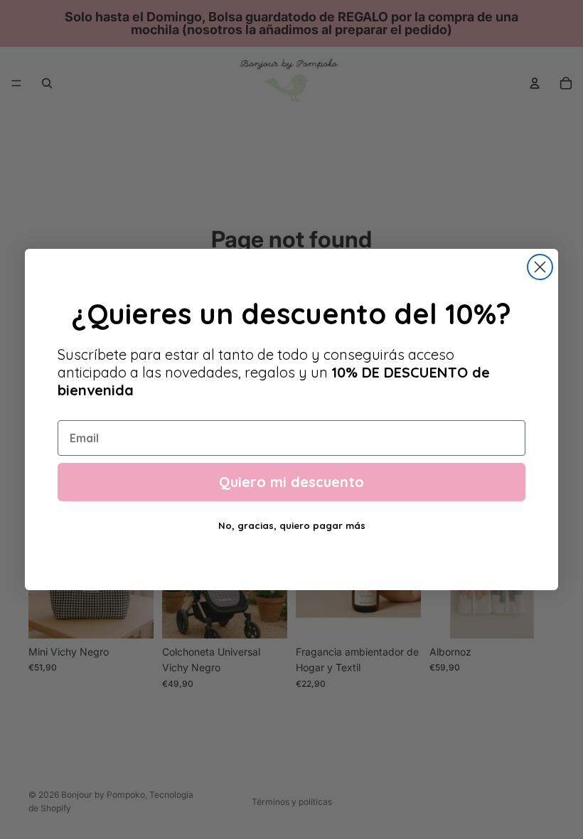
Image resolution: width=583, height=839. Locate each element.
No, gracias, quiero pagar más (291, 525)
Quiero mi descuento (291, 482)
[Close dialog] (540, 267)
